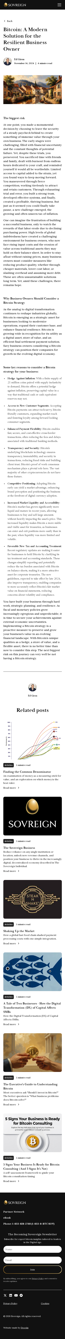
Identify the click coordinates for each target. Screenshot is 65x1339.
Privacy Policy (38, 1278)
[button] (59, 4)
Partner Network (13, 1211)
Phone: (28, 1223)
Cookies (45, 1303)
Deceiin (24, 1327)
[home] (14, 4)
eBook (7, 1217)
